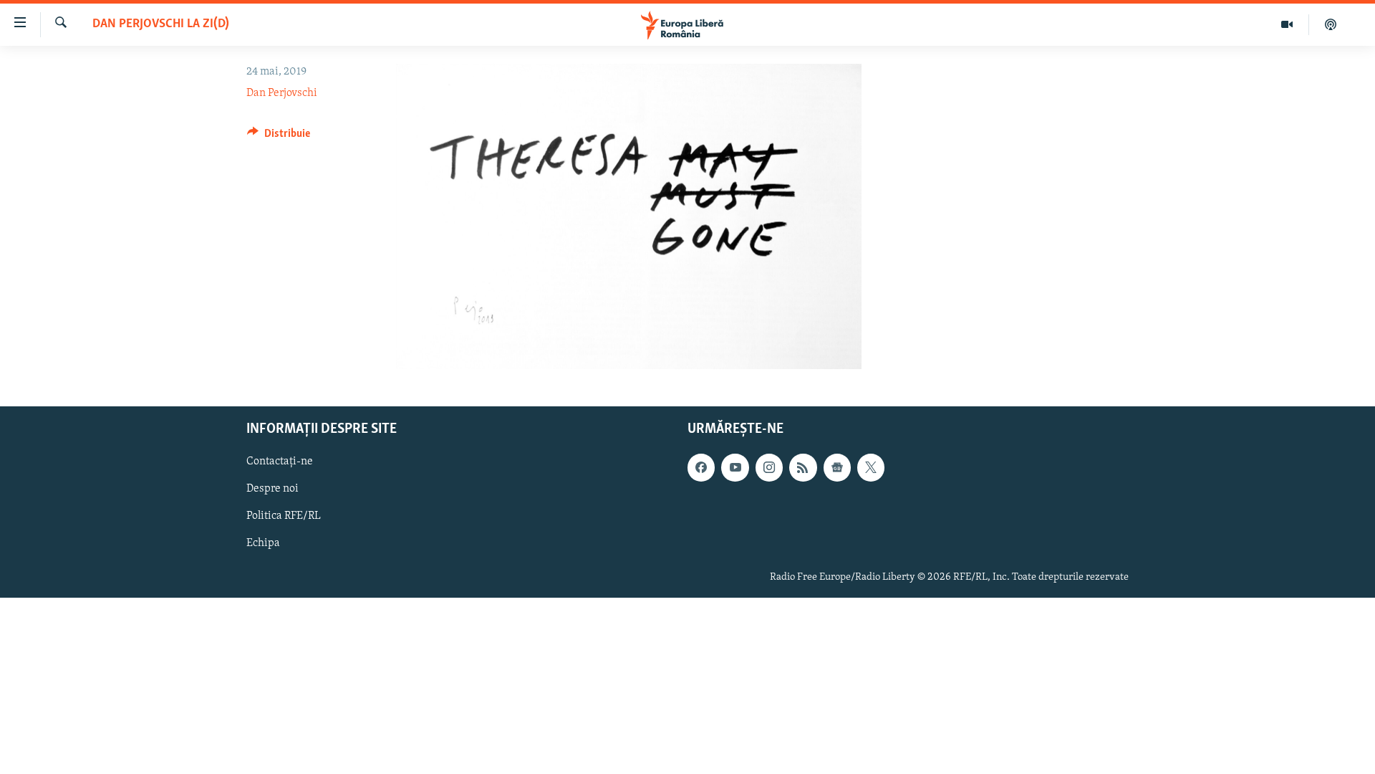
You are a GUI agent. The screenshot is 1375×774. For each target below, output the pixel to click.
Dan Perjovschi (281, 93)
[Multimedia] (1287, 24)
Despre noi (272, 489)
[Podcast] (1330, 24)
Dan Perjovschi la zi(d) (160, 24)
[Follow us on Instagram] (769, 468)
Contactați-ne (279, 462)
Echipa (263, 544)
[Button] (278, 136)
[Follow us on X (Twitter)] (870, 468)
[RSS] (802, 468)
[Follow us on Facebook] (701, 468)
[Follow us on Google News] (837, 468)
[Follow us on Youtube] (734, 468)
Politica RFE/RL (283, 516)
